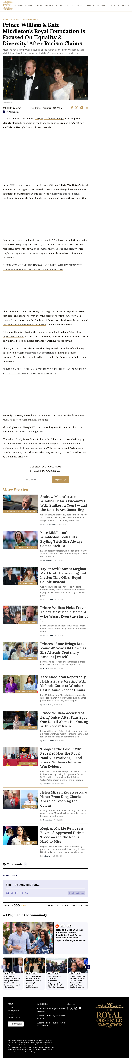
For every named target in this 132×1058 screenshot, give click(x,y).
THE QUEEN (114, 6)
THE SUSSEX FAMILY (23, 6)
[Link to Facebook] (67, 1008)
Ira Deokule (47, 704)
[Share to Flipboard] (80, 108)
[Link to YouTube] (80, 1008)
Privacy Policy (13, 1010)
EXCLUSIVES (62, 6)
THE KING (101, 6)
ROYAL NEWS (77, 6)
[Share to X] (75, 108)
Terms (10, 1014)
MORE (125, 6)
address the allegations (30, 431)
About (10, 1004)
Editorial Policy (14, 1017)
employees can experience (39, 352)
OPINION (90, 6)
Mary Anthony (48, 599)
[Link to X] (71, 1008)
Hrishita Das (47, 668)
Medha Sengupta (49, 524)
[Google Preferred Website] (16, 1025)
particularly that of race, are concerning (25, 447)
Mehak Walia (47, 560)
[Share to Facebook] (72, 108)
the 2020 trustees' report (19, 184)
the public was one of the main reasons (24, 324)
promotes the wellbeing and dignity (57, 248)
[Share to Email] (86, 108)
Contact (11, 1007)
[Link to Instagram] (76, 1008)
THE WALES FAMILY (44, 6)
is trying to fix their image (49, 118)
